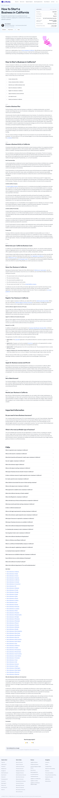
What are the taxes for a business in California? (16, 453)
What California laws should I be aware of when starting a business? (21, 482)
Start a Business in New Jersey (13, 633)
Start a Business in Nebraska (13, 627)
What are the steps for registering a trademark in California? (19, 547)
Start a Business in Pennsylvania (14, 649)
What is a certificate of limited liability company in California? (20, 543)
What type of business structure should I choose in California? (20, 471)
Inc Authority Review (34, 774)
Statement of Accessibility (50, 768)
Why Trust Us (10, 29)
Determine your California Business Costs (16, 84)
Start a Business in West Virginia (14, 670)
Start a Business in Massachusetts (14, 614)
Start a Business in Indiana (12, 600)
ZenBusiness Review (34, 764)
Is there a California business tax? (13, 507)
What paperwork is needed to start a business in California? (19, 489)
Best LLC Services (19, 762)
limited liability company (30, 284)
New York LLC (3, 774)
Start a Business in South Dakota (14, 655)
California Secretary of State (42, 301)
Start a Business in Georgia (12, 592)
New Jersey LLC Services (20, 789)
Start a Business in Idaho (12, 596)
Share (19, 29)
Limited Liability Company (12, 186)
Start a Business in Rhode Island (14, 651)
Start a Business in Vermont (13, 664)
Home (2, 5)
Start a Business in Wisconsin (13, 672)
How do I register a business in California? (15, 461)
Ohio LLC (3, 789)
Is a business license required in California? (15, 551)
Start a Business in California (13, 580)
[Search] (57, 1)
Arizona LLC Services (20, 783)
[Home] (6, 2)
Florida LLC (3, 766)
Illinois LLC (3, 777)
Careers (46, 764)
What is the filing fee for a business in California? (17, 497)
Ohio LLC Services (19, 791)
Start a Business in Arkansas (13, 577)
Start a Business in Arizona (12, 575)
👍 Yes (26, 742)
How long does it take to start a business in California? (18, 533)
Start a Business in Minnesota (13, 619)
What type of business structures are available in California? (19, 522)
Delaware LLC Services (20, 770)
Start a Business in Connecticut (13, 584)
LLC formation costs (22, 259)
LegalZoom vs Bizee (34, 780)
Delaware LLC (3, 768)
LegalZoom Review (34, 762)
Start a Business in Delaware (13, 588)
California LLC (3, 764)
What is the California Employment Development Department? (20, 525)
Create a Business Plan (12, 79)
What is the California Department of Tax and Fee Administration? (20, 565)
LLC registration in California (37, 256)
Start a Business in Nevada (12, 629)
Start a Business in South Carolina (14, 653)
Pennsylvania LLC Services (21, 781)
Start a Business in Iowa (12, 602)
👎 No (32, 742)
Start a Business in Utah (12, 662)
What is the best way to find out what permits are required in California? (22, 500)
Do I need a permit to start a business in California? (17, 479)
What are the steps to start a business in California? (17, 486)
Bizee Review (33, 770)
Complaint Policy (48, 766)
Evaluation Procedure (49, 777)
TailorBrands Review (34, 776)
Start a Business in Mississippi (13, 621)
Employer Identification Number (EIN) (37, 328)
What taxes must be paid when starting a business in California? (20, 504)
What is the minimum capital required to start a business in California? (21, 515)
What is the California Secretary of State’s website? (17, 493)
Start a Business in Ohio (12, 643)
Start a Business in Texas (12, 660)
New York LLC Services (20, 777)
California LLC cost (12, 257)
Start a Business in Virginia (12, 666)
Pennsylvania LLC (4, 779)
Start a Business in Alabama (13, 571)
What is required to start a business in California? (17, 450)
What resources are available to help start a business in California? (21, 554)
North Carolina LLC (4, 772)
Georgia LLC (3, 770)
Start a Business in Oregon (12, 647)
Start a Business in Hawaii (12, 594)
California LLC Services (20, 766)
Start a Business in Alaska (12, 573)
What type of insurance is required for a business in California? (20, 518)
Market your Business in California (14, 99)
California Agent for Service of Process (23, 302)
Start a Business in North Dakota (14, 641)
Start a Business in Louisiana (13, 608)
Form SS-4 (30, 343)
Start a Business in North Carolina (14, 639)
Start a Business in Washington (13, 668)
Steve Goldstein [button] (8, 23)
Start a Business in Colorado (13, 582)
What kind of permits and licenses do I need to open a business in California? (23, 457)
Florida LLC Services (19, 768)
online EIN (17, 339)
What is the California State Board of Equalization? (17, 536)
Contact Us (47, 762)
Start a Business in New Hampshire (14, 631)
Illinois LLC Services (19, 779)
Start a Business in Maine (12, 610)
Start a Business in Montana (13, 625)
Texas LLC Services (19, 764)
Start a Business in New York (13, 637)
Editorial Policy (48, 781)
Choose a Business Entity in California (15, 82)
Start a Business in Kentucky (13, 606)
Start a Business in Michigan (13, 616)
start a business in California (28, 50)
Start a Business (6, 5)
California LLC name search (40, 270)
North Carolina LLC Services (21, 774)
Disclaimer (47, 770)
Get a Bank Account (11, 96)
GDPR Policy (47, 779)
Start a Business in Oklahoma (13, 645)
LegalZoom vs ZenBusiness (36, 778)
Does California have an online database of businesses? (18, 558)
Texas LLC (3, 762)
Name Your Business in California (14, 87)
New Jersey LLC (4, 787)
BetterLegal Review (34, 772)
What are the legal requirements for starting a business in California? (21, 511)
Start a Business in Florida (12, 590)
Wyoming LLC (3, 783)
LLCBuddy (9, 138)
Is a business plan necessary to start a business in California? (19, 529)
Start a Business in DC (11, 586)
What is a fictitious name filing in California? (16, 540)
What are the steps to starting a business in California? (18, 468)
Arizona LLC (3, 781)
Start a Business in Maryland (13, 612)
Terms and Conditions (49, 772)
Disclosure (4, 29)
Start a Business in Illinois (12, 598)
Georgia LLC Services (20, 772)
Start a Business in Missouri (13, 623)
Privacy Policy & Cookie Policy (50, 774)
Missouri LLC (3, 785)
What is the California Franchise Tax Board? (15, 561)
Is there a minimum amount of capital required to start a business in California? (24, 475)
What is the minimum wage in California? (15, 464)
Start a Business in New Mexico (13, 635)
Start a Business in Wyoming (13, 674)
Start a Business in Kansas (12, 604)
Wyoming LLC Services (20, 785)
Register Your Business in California (15, 90)
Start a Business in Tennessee (13, 658)
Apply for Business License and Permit (15, 93)
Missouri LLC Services (20, 787)
